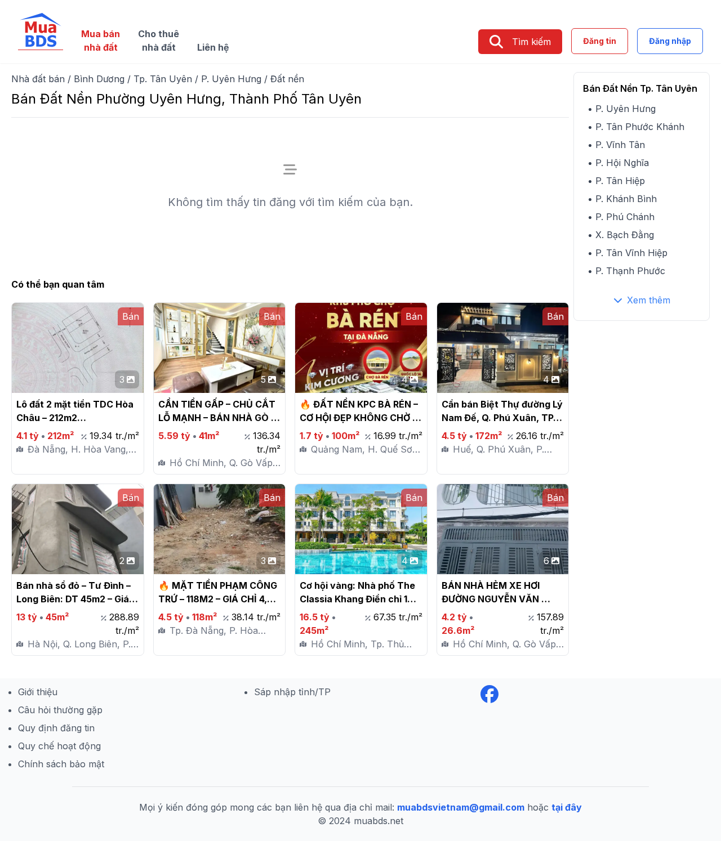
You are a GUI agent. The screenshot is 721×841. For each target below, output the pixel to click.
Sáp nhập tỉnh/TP (292, 691)
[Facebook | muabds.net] (489, 694)
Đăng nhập (670, 41)
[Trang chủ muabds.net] (40, 31)
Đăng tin (599, 41)
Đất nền (287, 78)
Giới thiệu (37, 691)
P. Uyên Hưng (231, 78)
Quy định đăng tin (56, 727)
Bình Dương (99, 78)
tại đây (566, 807)
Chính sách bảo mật (61, 764)
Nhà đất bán (38, 78)
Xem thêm (648, 300)
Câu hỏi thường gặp (60, 709)
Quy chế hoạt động (59, 745)
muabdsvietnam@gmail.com (460, 807)
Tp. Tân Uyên (162, 78)
